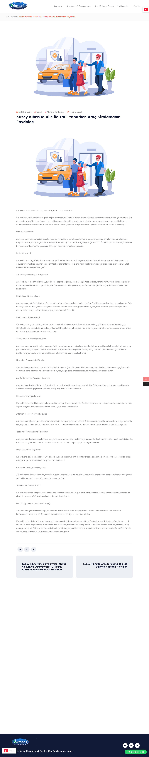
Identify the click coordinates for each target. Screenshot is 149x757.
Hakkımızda (123, 6)
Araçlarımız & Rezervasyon (79, 6)
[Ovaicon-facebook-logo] (125, 745)
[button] (136, 752)
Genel (14, 16)
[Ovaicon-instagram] (131, 745)
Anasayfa (58, 6)
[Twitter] (137, 745)
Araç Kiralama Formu (104, 6)
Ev (7, 16)
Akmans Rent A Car (55, 112)
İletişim (137, 6)
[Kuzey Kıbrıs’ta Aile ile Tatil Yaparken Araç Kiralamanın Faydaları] (20, 549)
